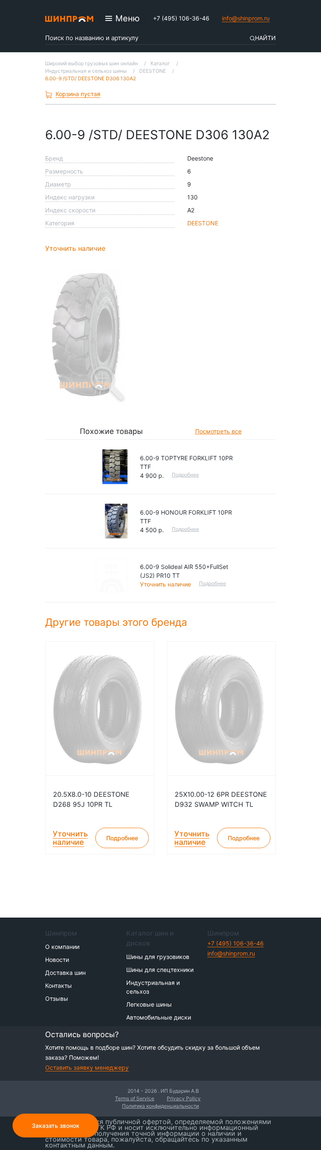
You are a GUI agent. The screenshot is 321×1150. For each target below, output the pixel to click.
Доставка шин (65, 972)
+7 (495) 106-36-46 (181, 18)
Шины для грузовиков (157, 956)
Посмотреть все (218, 431)
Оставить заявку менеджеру (87, 1067)
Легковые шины (149, 1004)
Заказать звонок (55, 1125)
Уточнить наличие (75, 248)
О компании (62, 946)
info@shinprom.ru (246, 18)
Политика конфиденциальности (160, 1106)
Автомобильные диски (158, 1017)
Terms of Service (134, 1098)
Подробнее (185, 475)
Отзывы (56, 998)
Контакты (58, 985)
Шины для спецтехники (160, 969)
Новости (57, 959)
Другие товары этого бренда (117, 622)
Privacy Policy (184, 1098)
